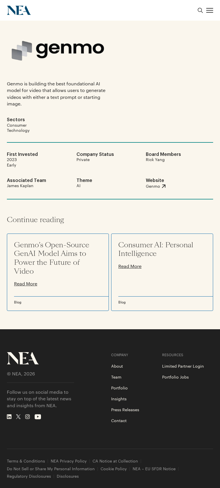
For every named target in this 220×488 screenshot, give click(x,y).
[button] (210, 10)
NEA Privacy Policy (69, 461)
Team (116, 377)
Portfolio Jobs (175, 377)
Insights (119, 399)
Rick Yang (155, 159)
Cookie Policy (114, 468)
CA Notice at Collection (115, 461)
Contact (119, 420)
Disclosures (68, 476)
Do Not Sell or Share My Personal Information (51, 468)
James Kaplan (20, 185)
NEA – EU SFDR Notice (154, 468)
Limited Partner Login (183, 366)
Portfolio (119, 388)
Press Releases (125, 409)
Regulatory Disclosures (29, 476)
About (117, 366)
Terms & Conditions (26, 461)
